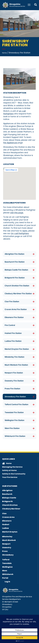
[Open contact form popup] (35, 4)
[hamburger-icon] (29, 5)
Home (4, 53)
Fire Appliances (10, 142)
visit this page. (17, 212)
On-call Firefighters (20, 233)
